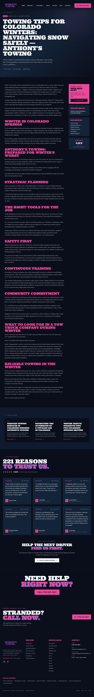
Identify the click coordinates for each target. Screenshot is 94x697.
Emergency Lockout (75, 129)
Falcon (50, 655)
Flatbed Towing (31, 680)
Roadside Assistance (76, 125)
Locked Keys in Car (62, 680)
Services (30, 5)
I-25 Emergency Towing (20, 680)
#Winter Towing (7, 69)
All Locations (52, 643)
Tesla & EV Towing (41, 680)
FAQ (86, 690)
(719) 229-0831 (84, 5)
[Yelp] (7, 661)
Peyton (50, 663)
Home (23, 5)
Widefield (51, 668)
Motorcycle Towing (51, 680)
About (48, 5)
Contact (67, 5)
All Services (28, 643)
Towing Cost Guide (7, 683)
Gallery (54, 5)
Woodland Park (52, 650)
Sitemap (78, 690)
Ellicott (50, 658)
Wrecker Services (75, 127)
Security (51, 665)
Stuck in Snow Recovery (75, 680)
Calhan (50, 660)
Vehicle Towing (74, 123)
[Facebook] (4, 661)
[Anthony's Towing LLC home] (10, 5)
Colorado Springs (53, 645)
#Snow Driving (26, 69)
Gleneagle (51, 670)
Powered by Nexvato (30, 690)
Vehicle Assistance (75, 133)
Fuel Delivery (74, 131)
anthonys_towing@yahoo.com (79, 649)
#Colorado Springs (17, 69)
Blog (61, 5)
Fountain (51, 653)
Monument (51, 648)
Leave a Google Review (47, 560)
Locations (39, 5)
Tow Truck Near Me (7, 680)
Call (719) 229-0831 (47, 592)
